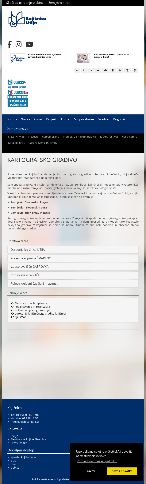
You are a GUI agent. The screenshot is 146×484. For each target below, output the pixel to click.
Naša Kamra (129, 136)
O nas (38, 119)
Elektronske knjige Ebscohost (29, 439)
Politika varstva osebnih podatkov (51, 479)
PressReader (19, 443)
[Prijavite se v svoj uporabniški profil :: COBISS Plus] (16, 83)
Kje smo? (20, 317)
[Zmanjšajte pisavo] (77, 70)
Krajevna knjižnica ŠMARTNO (30, 258)
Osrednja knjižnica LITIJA (27, 250)
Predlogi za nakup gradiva (79, 136)
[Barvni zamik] (127, 70)
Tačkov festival (109, 136)
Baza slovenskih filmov (43, 143)
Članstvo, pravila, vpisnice (30, 303)
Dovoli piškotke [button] (122, 471)
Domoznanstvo (17, 129)
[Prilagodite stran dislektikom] (113, 70)
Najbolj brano (50, 136)
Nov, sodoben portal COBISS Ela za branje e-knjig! (111, 55)
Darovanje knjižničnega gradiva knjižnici (40, 313)
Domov (11, 119)
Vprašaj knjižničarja (23, 457)
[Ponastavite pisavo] (84, 70)
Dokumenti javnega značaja (32, 310)
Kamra (15, 464)
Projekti (51, 119)
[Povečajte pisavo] (90, 70)
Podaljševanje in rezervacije (32, 306)
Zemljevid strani (59, 3)
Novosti (33, 136)
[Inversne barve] (120, 70)
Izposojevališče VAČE (25, 275)
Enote (65, 119)
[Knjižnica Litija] (27, 19)
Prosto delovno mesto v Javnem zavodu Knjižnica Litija (44, 55)
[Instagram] (19, 44)
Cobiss (15, 467)
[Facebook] (9, 44)
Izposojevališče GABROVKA (29, 266)
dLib (13, 460)
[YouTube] (29, 44)
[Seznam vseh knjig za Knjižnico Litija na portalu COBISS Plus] (17, 103)
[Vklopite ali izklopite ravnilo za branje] (98, 70)
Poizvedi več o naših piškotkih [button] (97, 461)
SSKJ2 (14, 436)
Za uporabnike (83, 119)
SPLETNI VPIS (16, 136)
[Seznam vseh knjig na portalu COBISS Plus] (17, 97)
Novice (25, 119)
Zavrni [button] (91, 471)
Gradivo (103, 119)
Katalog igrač (16, 143)
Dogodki (119, 119)
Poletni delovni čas (23, 283)
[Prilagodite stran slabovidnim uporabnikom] (105, 70)
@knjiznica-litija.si (27, 421)
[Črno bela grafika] (135, 70)
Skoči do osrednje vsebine (25, 3)
